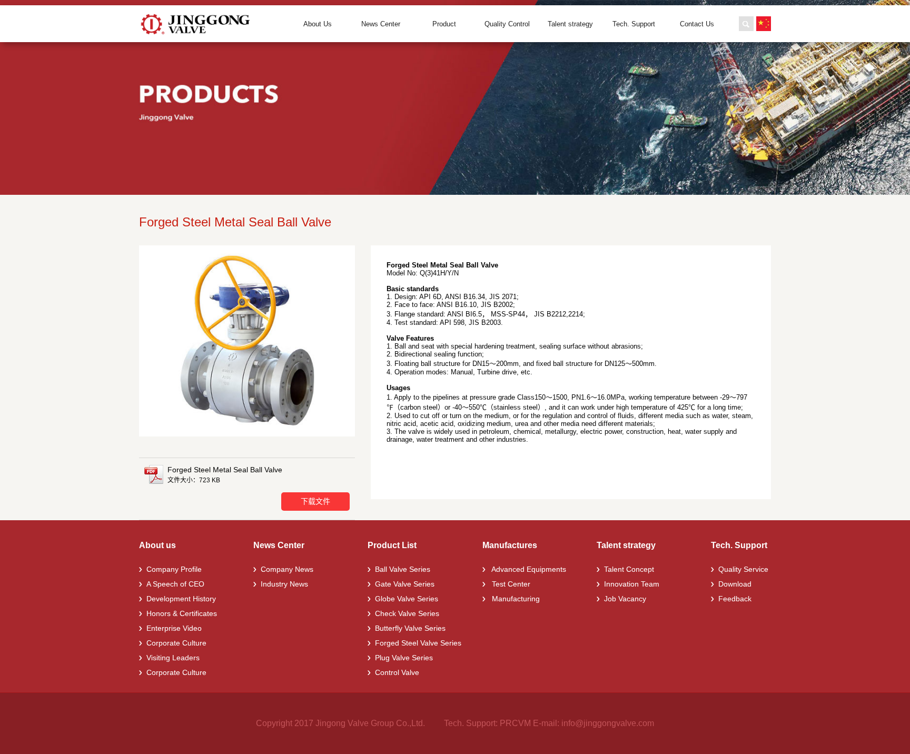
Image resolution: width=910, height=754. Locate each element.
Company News (287, 569)
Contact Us (697, 24)
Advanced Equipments (528, 569)
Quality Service (743, 569)
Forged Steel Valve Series (418, 643)
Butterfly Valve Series (410, 628)
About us (157, 545)
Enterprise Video (174, 628)
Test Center (510, 584)
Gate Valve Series (404, 584)
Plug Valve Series (404, 657)
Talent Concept (629, 569)
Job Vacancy (625, 598)
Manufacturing (515, 598)
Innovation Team (631, 584)
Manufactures (509, 545)
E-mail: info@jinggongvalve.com (593, 723)
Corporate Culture (176, 643)
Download (734, 584)
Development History (181, 598)
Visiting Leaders (173, 657)
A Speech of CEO (175, 584)
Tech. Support (633, 24)
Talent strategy (570, 24)
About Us (317, 24)
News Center (380, 24)
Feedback (734, 598)
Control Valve (397, 672)
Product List (392, 545)
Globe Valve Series (406, 598)
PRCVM (515, 723)
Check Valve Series (407, 613)
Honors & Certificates (181, 613)
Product (444, 24)
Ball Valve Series (402, 569)
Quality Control (507, 24)
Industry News (284, 584)
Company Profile (174, 569)
